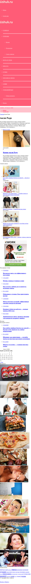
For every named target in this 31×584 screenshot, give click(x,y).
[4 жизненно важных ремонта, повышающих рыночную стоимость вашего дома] (11, 498)
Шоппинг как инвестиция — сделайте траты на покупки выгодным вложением (15, 194)
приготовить (7, 574)
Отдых (5, 72)
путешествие (14, 574)
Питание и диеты (9, 78)
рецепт (3, 576)
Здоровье (6, 36)
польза (1, 574)
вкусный (5, 570)
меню (7, 572)
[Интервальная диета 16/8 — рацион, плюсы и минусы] (11, 235)
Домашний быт (8, 90)
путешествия (26, 574)
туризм (18, 576)
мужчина (22, 572)
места (11, 572)
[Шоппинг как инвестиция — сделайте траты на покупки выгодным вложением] (11, 192)
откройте (27, 572)
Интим (8, 42)
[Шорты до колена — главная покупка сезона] (11, 207)
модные (18, 572)
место (14, 572)
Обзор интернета (10, 96)
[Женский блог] (6, 3)
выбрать (9, 569)
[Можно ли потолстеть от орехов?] (13, 465)
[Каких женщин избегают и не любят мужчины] (13, 414)
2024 (1, 570)
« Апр (1, 362)
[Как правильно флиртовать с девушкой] (14, 566)
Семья (5, 84)
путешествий (20, 574)
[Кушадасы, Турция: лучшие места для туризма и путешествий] (14, 532)
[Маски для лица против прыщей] (14, 515)
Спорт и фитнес (10, 54)
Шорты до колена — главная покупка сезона (14, 209)
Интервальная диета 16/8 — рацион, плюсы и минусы (17, 237)
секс (15, 576)
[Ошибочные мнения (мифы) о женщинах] (14, 397)
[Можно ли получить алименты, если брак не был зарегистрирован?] (11, 222)
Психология (9, 48)
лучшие (3, 572)
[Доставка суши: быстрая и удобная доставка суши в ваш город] (14, 380)
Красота (5, 66)
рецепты (8, 576)
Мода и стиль (7, 60)
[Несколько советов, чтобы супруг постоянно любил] (14, 481)
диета (14, 569)
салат (12, 576)
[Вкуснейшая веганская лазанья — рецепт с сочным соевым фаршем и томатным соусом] (13, 431)
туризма (23, 576)
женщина (19, 570)
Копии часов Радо (10, 152)
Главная (2, 114)
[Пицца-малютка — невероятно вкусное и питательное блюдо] (14, 448)
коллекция (25, 570)
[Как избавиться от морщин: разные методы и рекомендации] (14, 549)
